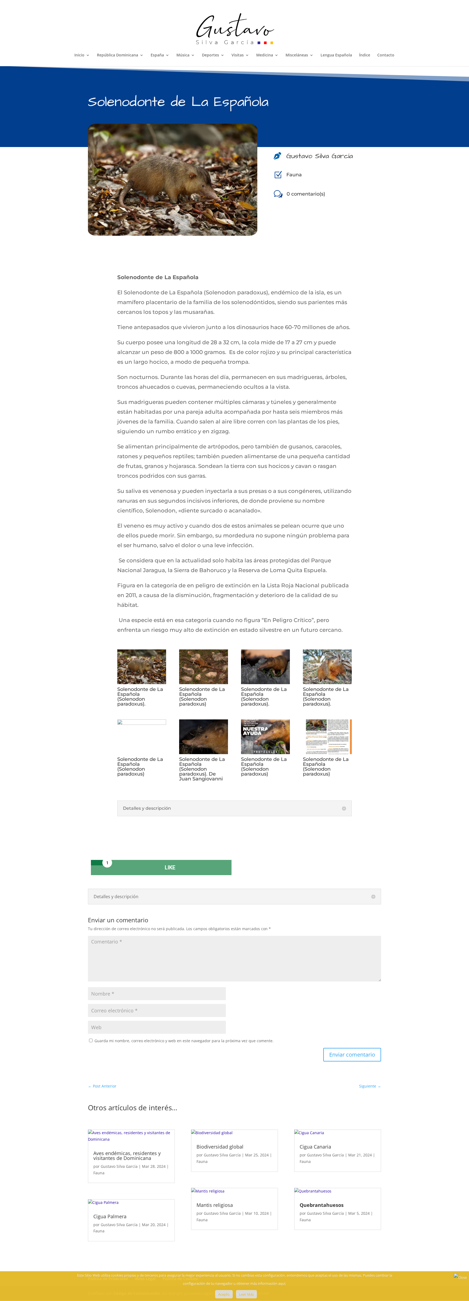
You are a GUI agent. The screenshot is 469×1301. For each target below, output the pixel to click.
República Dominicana (117, 55)
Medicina (264, 55)
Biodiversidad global (220, 1146)
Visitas (238, 55)
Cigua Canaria (315, 1146)
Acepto (224, 1294)
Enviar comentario (352, 1054)
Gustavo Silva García (119, 1166)
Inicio (79, 55)
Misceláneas (297, 55)
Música (182, 55)
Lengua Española (336, 55)
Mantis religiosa (215, 1205)
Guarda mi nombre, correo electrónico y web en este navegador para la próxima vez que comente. (184, 1040)
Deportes (210, 55)
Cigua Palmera (109, 1216)
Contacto (385, 55)
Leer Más (246, 1294)
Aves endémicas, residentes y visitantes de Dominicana (127, 1155)
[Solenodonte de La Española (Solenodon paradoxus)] (203, 682)
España (157, 55)
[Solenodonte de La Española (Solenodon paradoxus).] (141, 682)
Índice (364, 55)
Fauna (294, 175)
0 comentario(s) (306, 194)
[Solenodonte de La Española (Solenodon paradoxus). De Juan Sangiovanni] (203, 752)
